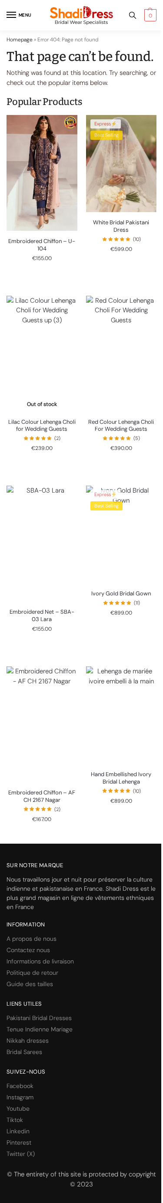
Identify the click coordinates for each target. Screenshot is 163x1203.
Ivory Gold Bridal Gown (121, 593)
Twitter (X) (21, 1154)
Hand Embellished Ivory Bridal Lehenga (121, 778)
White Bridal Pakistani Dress (121, 226)
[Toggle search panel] (132, 15)
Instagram (20, 1097)
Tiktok (15, 1120)
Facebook (20, 1086)
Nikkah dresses (28, 1040)
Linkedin (18, 1131)
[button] (149, 15)
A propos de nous (32, 939)
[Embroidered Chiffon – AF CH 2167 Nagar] (42, 724)
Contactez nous (28, 950)
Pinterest (19, 1142)
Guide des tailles (30, 984)
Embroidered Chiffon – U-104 (41, 245)
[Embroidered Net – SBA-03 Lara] (42, 544)
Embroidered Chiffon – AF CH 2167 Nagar (41, 796)
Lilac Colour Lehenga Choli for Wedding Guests (42, 426)
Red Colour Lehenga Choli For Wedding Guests (121, 426)
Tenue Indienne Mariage (40, 1029)
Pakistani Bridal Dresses (39, 1018)
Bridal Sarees (24, 1052)
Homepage (20, 39)
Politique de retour (32, 973)
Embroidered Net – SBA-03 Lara (42, 615)
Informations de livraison (40, 961)
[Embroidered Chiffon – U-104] (42, 173)
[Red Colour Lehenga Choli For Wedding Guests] (121, 354)
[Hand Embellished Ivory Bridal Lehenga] (121, 715)
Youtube (18, 1108)
